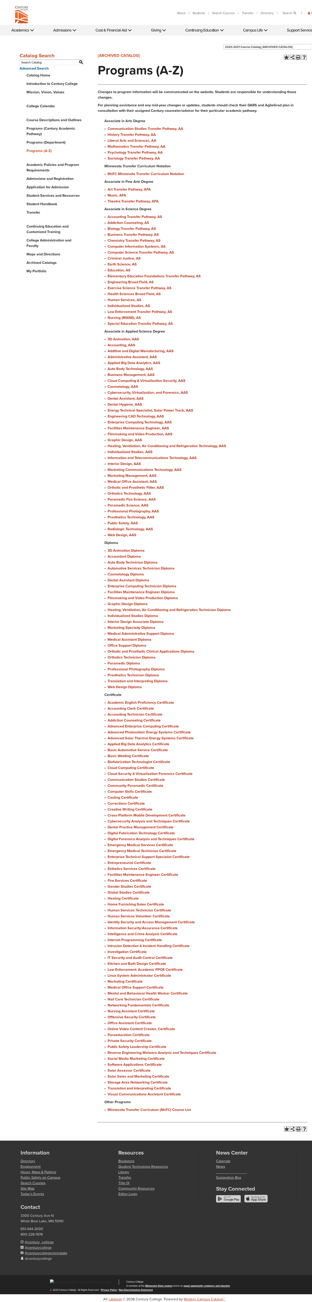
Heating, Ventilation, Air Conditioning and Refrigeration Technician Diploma (169, 609)
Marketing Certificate (125, 981)
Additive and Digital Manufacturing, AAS (141, 351)
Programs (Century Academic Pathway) (50, 131)
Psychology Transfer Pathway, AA (135, 152)
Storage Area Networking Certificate (138, 1082)
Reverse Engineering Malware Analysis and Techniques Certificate (162, 1052)
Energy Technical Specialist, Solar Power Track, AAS (150, 410)
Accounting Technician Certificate (135, 714)
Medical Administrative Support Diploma (141, 633)
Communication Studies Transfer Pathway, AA (145, 128)
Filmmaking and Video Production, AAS (140, 434)
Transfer (248, 13)
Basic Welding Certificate (128, 756)
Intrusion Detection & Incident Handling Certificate (149, 945)
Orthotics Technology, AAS (129, 493)
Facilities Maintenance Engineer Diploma (141, 592)
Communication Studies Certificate (136, 779)
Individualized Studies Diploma (133, 615)
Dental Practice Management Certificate (141, 827)
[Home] (22, 16)
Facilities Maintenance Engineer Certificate (143, 874)
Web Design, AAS (122, 535)
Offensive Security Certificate (132, 1017)
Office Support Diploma (127, 645)
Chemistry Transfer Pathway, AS (134, 240)
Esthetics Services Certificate (132, 868)
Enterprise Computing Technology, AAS (140, 422)
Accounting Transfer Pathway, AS (135, 216)
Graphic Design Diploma (128, 603)
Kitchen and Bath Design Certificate (137, 963)
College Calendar (40, 106)
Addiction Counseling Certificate (134, 720)
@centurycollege (38, 1247)
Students (199, 13)
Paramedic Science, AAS (128, 505)
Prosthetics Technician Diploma (133, 675)
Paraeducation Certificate (129, 1034)
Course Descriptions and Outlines (54, 120)
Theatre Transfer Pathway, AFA (133, 201)
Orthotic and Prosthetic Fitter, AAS (136, 487)
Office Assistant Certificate (130, 1023)
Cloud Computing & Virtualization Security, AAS (146, 380)
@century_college (39, 1242)
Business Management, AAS (131, 374)
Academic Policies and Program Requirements (52, 167)
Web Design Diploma (125, 687)
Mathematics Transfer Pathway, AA (136, 146)
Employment (31, 1166)
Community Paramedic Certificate (135, 785)
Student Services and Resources (53, 195)
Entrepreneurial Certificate (129, 862)
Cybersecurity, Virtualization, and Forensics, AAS (148, 392)
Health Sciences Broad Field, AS (134, 294)
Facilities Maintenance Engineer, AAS (138, 428)
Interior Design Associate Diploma (136, 621)
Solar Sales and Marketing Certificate (138, 1076)
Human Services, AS (124, 299)
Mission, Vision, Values (45, 92)
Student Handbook (41, 204)
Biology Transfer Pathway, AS (132, 228)
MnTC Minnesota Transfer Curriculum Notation (146, 173)
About (181, 13)
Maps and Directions (43, 254)
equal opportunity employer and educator (207, 1286)
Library (123, 1172)
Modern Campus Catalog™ (204, 1299)
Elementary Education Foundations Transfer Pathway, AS (154, 276)
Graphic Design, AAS (125, 440)
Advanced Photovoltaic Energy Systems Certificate (149, 732)
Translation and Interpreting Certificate (139, 1088)
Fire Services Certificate (127, 880)
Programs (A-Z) (39, 150)
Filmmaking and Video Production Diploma (143, 598)
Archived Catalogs (41, 262)
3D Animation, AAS (123, 339)
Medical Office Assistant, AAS (132, 481)
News (220, 1166)
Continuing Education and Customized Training (47, 229)
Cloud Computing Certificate (131, 767)
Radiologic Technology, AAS (130, 529)
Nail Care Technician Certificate (133, 999)
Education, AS (119, 270)
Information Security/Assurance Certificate (143, 928)
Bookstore (126, 1161)
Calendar (223, 1161)
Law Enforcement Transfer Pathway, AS (140, 311)
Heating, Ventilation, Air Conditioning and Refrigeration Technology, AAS (167, 446)
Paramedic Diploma (124, 663)
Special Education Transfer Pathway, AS (140, 323)
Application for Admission (47, 187)
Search (287, 13)
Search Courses (223, 13)
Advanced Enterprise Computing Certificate (143, 726)
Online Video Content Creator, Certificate (141, 1029)
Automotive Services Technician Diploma (141, 568)
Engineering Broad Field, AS (131, 282)
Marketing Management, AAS (132, 475)
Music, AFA (117, 195)
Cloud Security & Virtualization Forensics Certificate (150, 773)
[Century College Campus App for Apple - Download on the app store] (256, 1201)
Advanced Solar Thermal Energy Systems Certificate (151, 738)
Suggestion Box (228, 1177)
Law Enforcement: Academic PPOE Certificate (145, 969)
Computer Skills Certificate (130, 791)
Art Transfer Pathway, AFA (129, 189)
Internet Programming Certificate (135, 939)
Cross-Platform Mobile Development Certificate (146, 815)
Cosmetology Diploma (126, 574)
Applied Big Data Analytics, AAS (134, 362)
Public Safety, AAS (123, 523)
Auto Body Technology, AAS (130, 368)
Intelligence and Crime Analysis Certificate (142, 934)
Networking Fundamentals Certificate (138, 1005)
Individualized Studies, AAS (130, 451)
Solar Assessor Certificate (129, 1070)
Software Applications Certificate (135, 1064)
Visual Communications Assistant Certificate (144, 1094)
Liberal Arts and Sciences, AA (132, 140)
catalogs (115, 1299)
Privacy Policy (109, 1290)
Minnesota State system (158, 1286)
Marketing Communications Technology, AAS (145, 469)
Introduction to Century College (52, 83)
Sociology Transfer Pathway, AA (134, 158)
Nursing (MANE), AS (124, 317)
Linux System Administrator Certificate (139, 975)
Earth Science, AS (122, 264)
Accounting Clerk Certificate (131, 708)
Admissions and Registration (50, 178)
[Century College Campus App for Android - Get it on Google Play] (229, 1201)
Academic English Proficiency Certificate (141, 702)
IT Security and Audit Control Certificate (140, 957)
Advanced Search (34, 68)
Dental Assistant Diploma (128, 580)
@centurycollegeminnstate (46, 1253)
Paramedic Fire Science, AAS (132, 499)
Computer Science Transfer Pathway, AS (141, 252)
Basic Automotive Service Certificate (138, 750)
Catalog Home (38, 75)
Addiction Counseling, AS (128, 222)
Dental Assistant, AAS (126, 398)
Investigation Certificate (127, 951)
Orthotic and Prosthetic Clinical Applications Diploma (151, 651)
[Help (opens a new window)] (304, 57)
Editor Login (127, 1194)
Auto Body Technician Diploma (133, 562)
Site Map (27, 1188)
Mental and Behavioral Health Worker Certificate (148, 993)
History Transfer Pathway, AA (132, 134)
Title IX (124, 1183)
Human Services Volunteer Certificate (139, 916)
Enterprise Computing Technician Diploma (142, 586)
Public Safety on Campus (40, 1177)
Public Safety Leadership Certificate (137, 1046)
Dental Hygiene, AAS (125, 404)
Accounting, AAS (121, 345)
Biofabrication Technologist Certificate (139, 761)
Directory (267, 13)
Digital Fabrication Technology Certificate (141, 833)
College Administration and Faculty (48, 243)
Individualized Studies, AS (129, 305)
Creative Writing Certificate (130, 809)
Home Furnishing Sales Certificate (136, 904)
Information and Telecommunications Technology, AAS (152, 457)
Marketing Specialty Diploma (131, 627)
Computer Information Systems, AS (137, 246)
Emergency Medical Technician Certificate (142, 850)
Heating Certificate (123, 898)
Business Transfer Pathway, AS (133, 234)
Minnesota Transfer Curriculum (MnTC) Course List (149, 1109)
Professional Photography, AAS (133, 511)
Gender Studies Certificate (129, 886)
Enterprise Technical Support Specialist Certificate (149, 856)
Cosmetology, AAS (123, 386)
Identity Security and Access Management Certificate (151, 922)
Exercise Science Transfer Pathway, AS (140, 288)
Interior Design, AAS (124, 463)
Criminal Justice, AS (124, 258)
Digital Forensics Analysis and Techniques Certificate (151, 839)
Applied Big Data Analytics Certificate (138, 744)
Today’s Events (32, 1194)
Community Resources (136, 1188)
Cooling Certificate (123, 797)
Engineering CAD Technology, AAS (136, 416)
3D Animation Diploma (126, 550)
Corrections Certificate (126, 803)
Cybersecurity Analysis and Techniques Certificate (149, 821)
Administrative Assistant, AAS (132, 357)
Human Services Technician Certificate (139, 910)
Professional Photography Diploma (136, 669)
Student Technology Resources (143, 1166)
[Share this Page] (292, 57)
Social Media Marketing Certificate (136, 1058)
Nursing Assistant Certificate (131, 1011)
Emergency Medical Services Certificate (140, 845)
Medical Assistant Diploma (129, 639)
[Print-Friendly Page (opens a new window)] (298, 57)
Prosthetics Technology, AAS (131, 517)
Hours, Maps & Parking (38, 1172)
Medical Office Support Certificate (136, 987)
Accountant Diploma (124, 556)
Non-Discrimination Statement (136, 1290)
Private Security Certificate (130, 1040)
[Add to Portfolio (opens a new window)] (286, 57)
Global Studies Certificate (129, 892)
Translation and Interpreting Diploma (138, 681)
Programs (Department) (46, 142)
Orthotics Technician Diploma (132, 657)
